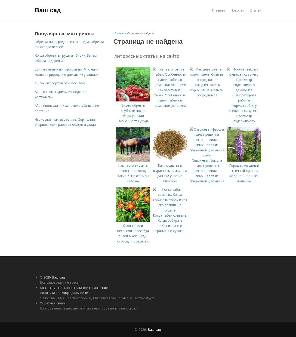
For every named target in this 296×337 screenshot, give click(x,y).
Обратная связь (52, 303)
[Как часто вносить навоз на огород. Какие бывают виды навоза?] (133, 160)
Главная (218, 10)
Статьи (255, 10)
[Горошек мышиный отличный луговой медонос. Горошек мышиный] (244, 160)
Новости (237, 10)
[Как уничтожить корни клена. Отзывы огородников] (207, 79)
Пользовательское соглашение (83, 287)
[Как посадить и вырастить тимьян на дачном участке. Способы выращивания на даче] (170, 160)
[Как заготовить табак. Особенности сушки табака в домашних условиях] (170, 85)
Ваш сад (48, 9)
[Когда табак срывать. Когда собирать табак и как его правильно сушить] (170, 210)
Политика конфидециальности (64, 293)
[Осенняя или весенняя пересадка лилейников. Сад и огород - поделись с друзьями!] (133, 220)
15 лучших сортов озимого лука (60, 83)
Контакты (47, 287)
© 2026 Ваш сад (52, 277)
